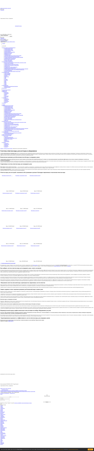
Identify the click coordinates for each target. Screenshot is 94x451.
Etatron (5, 84)
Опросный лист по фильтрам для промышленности (12, 119)
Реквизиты (6, 100)
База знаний (6, 92)
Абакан (1, 405)
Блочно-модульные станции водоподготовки (11, 56)
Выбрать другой (4, 40)
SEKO (5, 82)
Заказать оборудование (4, 35)
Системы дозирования (8, 60)
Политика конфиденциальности (5, 390)
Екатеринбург (2, 417)
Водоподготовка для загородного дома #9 (7, 245)
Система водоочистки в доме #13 (7, 193)
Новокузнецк (2, 428)
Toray (5, 78)
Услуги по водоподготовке (6, 135)
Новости (5, 94)
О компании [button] (4, 97)
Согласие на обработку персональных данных (19, 390)
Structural (5, 75)
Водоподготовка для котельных (9, 59)
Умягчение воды (7, 66)
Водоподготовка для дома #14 (35, 193)
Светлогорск (2, 436)
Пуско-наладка (6, 141)
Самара (1, 434)
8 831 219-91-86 (8, 8)
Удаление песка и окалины (8, 63)
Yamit (5, 77)
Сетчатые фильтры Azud (8, 49)
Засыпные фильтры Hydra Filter (9, 52)
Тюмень (1, 440)
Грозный (1, 415)
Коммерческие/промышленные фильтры (11, 86)
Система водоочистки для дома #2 (21, 228)
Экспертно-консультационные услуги (10, 138)
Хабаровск (2, 442)
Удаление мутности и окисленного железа (11, 64)
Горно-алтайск (2, 414)
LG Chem (5, 79)
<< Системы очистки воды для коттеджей (7, 263)
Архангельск (2, 408)
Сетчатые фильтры (10, 391)
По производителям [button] (5, 72)
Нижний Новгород (3, 427)
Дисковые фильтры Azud (8, 48)
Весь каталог (4, 88)
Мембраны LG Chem (7, 53)
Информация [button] (4, 91)
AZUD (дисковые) (7, 73)
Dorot (5, 81)
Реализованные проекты (6, 89)
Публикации (6, 93)
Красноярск (2, 423)
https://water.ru (35, 265)
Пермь (1, 432)
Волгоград (2, 412)
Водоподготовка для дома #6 (35, 245)
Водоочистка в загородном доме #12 (35, 175)
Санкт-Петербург (3, 435)
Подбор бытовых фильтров (8, 133)
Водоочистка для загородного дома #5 (21, 175)
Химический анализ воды (8, 137)
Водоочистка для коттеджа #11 (7, 175)
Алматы (1, 407)
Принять (90, 449)
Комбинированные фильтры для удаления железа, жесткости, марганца (16, 68)
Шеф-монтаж (6, 140)
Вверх (1, 394)
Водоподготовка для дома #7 (21, 245)
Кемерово (2, 421)
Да (0, 40)
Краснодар (2, 422)
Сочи (1, 439)
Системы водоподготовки (8, 148)
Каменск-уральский (3, 420)
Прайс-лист (6, 96)
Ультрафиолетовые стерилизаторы (10, 58)
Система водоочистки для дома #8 (35, 228)
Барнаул (1, 410)
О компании (6, 98)
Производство (6, 99)
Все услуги (6, 136)
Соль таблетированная (8, 70)
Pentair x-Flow (6, 76)
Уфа (1, 441)
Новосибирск (2, 429)
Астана (1, 409)
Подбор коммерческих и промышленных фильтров (12, 132)
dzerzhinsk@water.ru (5, 389)
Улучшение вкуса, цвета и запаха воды (10, 126)
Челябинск (2, 443)
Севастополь (2, 437)
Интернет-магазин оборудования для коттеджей (12, 71)
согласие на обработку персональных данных (56, 449)
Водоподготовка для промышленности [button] (8, 47)
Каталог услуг (4, 90)
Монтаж (5, 139)
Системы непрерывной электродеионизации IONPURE (13, 57)
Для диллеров (6, 101)
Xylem (5, 83)
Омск (1, 431)
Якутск (1, 444)
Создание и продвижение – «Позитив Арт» (7, 393)
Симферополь (2, 438)
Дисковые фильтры (3, 391)
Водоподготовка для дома (6, 121)
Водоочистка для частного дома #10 (21, 210)
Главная (3, 43)
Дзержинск (2, 38)
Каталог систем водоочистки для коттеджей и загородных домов (15, 62)
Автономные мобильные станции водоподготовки (12, 55)
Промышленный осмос (8, 110)
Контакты (4, 142)
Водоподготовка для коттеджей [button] (7, 61)
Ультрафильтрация (7, 54)
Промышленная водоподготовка (7, 105)
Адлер (1, 406)
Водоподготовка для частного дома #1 (7, 210)
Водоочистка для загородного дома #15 (21, 193)
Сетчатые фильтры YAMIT (8, 50)
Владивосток (2, 411)
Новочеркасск (2, 430)
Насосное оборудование (8, 117)
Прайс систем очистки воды (7, 134)
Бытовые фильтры (7, 87)
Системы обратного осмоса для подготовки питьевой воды (14, 69)
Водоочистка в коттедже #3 (35, 210)
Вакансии (6, 102)
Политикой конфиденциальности (73, 449)
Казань (1, 418)
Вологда (1, 413)
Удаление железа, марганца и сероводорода (11, 65)
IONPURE (6, 80)
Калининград (2, 419)
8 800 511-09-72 (3, 8)
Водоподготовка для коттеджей (30, 391)
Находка (1, 426)
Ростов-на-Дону (3, 433)
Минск (1, 424)
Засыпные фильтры (7, 51)
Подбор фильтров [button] (5, 85)
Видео (5, 95)
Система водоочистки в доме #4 (7, 228)
